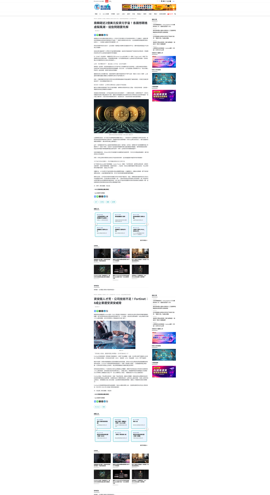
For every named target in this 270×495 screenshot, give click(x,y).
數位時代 (106, 189)
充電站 (139, 14)
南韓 (108, 202)
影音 (133, 14)
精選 (96, 14)
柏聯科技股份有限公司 (138, 220)
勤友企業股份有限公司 (102, 233)
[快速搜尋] (175, 14)
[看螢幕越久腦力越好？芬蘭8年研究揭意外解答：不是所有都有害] (102, 253)
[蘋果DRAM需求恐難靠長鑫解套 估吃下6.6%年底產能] (121, 253)
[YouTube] (164, 1)
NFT (97, 202)
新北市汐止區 (136, 227)
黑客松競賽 (162, 14)
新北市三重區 (100, 227)
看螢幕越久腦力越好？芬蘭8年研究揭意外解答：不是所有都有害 (102, 260)
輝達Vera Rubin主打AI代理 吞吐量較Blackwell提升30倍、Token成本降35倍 (121, 277)
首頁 (96, 18)
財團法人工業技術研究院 (102, 220)
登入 (174, 1)
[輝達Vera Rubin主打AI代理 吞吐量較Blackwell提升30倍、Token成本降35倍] (121, 269)
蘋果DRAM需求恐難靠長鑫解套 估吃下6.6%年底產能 (121, 260)
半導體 (113, 14)
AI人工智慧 (106, 14)
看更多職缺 (143, 240)
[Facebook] (162, 1)
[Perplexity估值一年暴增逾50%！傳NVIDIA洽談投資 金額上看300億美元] (102, 269)
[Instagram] (166, 1)
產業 (128, 14)
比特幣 (113, 202)
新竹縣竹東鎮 (100, 214)
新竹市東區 (118, 227)
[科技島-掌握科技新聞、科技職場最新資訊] (102, 6)
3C (100, 14)
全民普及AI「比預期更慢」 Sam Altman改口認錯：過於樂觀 (139, 276)
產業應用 (100, 18)
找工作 (171, 14)
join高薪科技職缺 (100, 193)
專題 (155, 14)
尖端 (123, 14)
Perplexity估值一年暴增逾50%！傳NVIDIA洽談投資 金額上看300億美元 (102, 276)
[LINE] (168, 1)
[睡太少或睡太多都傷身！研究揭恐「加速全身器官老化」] (140, 253)
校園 (150, 14)
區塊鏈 (103, 18)
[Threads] (170, 1)
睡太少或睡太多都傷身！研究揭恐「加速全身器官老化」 (140, 260)
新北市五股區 (118, 214)
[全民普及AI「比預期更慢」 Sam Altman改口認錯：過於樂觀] (140, 269)
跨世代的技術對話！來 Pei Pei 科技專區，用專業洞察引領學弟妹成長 (128, 1)
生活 (118, 14)
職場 (145, 14)
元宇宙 (102, 202)
